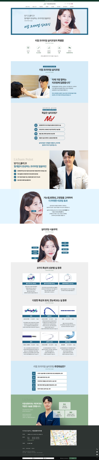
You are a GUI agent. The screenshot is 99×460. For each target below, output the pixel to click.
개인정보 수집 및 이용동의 (64, 458)
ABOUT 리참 (27, 6)
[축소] (75, 437)
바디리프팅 (58, 6)
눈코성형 (52, 6)
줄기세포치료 (65, 6)
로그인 (65, 3)
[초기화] (75, 439)
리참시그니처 (34, 6)
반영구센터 (71, 6)
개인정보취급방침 (28, 448)
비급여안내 (33, 448)
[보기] (67, 458)
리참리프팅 (41, 6)
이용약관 (23, 448)
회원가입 (68, 3)
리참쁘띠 (47, 6)
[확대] (75, 436)
